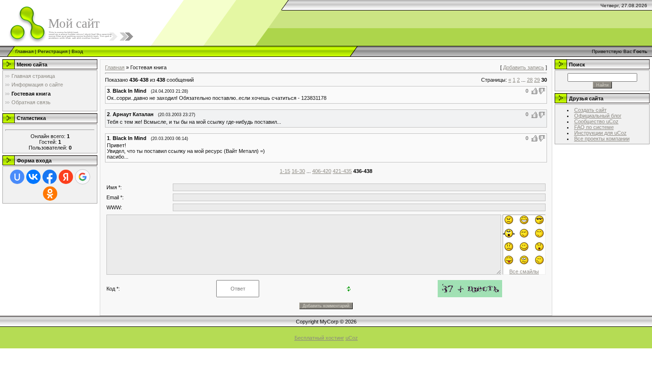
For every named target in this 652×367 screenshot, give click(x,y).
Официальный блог (597, 116)
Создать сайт (590, 110)
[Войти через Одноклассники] (50, 193)
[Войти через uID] (17, 177)
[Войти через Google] (82, 176)
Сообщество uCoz (596, 121)
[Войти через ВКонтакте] (33, 177)
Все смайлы (524, 271)
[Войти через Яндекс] (66, 177)
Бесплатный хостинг (319, 338)
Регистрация (52, 51)
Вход (77, 51)
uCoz (352, 338)
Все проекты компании (602, 138)
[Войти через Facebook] (49, 177)
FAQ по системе (594, 127)
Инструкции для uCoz (600, 133)
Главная (24, 51)
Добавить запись (523, 67)
